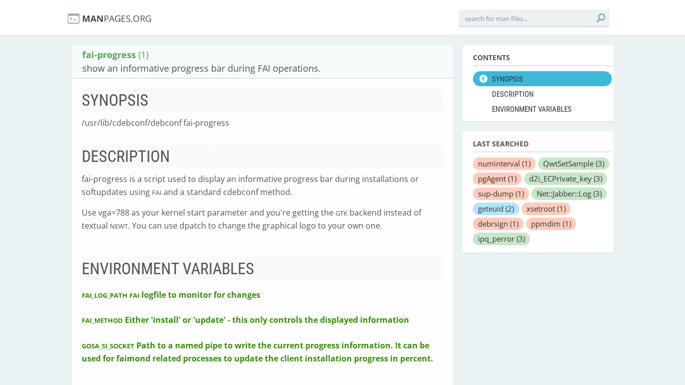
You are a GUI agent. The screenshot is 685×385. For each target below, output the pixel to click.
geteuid (496, 209)
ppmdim (551, 224)
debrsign (498, 224)
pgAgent (497, 178)
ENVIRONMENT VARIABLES (532, 109)
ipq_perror (501, 239)
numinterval (504, 163)
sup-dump (501, 193)
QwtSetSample (573, 163)
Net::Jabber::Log (569, 193)
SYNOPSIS (507, 79)
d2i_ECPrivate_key (565, 178)
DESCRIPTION (513, 94)
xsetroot (546, 209)
